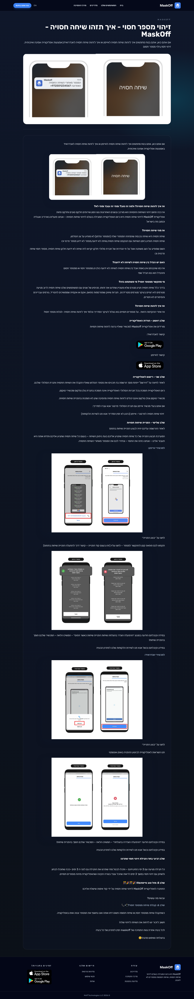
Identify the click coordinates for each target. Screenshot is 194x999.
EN (35, 5)
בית (121, 5)
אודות (92, 981)
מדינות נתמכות (131, 981)
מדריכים (93, 5)
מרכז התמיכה (80, 5)
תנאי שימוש (90, 976)
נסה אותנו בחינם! (22, 5)
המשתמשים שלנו (108, 5)
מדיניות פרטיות (88, 971)
